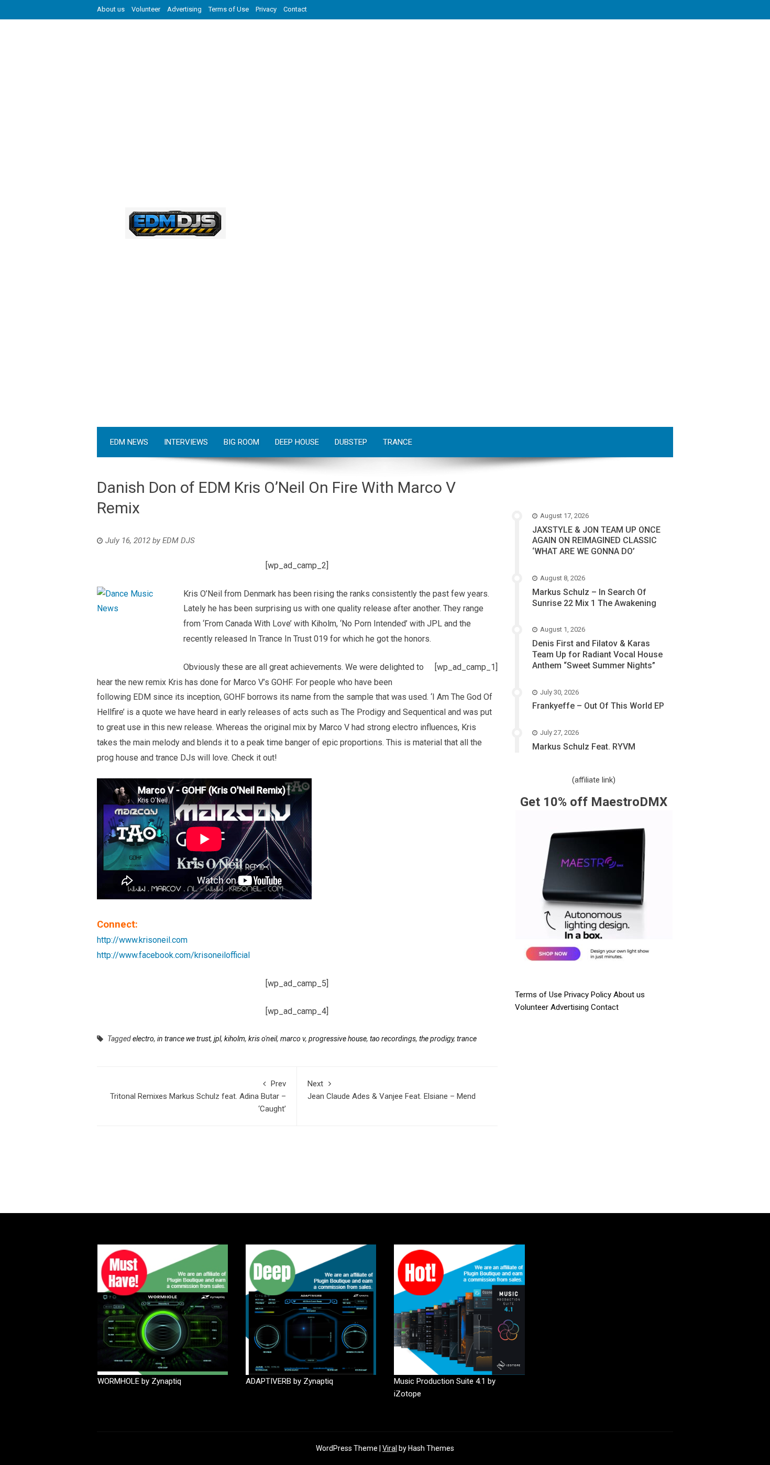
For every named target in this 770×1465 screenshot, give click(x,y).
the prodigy (436, 1038)
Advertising (184, 9)
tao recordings (393, 1038)
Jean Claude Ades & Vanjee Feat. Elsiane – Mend (391, 1090)
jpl (217, 1038)
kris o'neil (262, 1038)
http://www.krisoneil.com (142, 940)
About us (111, 9)
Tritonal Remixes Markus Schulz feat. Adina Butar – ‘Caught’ (198, 1096)
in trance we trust (184, 1038)
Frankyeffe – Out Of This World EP (598, 706)
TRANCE (397, 442)
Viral (389, 1448)
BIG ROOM (241, 442)
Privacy (266, 9)
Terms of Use (228, 9)
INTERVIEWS (186, 442)
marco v (292, 1038)
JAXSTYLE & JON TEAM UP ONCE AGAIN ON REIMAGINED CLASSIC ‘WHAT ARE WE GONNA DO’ (596, 541)
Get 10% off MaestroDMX (593, 802)
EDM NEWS (129, 442)
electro (143, 1038)
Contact (295, 9)
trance (467, 1038)
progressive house (338, 1038)
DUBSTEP (351, 442)
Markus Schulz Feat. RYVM (583, 747)
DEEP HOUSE (297, 442)
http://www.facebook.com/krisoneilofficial (173, 955)
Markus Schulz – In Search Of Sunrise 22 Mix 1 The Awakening (594, 597)
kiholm (234, 1038)
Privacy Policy (588, 994)
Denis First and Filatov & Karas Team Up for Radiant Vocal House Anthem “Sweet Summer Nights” (597, 654)
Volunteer (145, 9)
